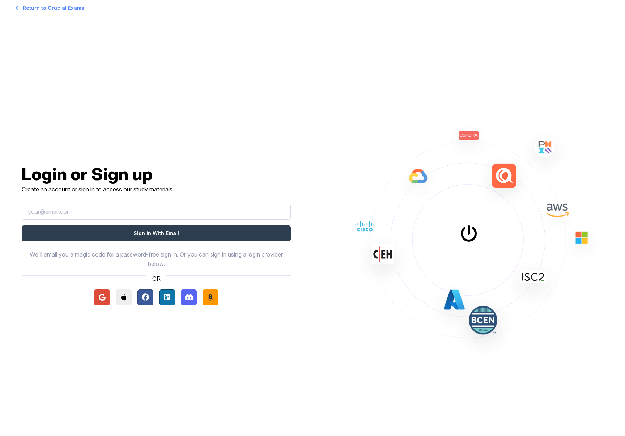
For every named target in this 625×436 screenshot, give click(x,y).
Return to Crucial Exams (53, 8)
